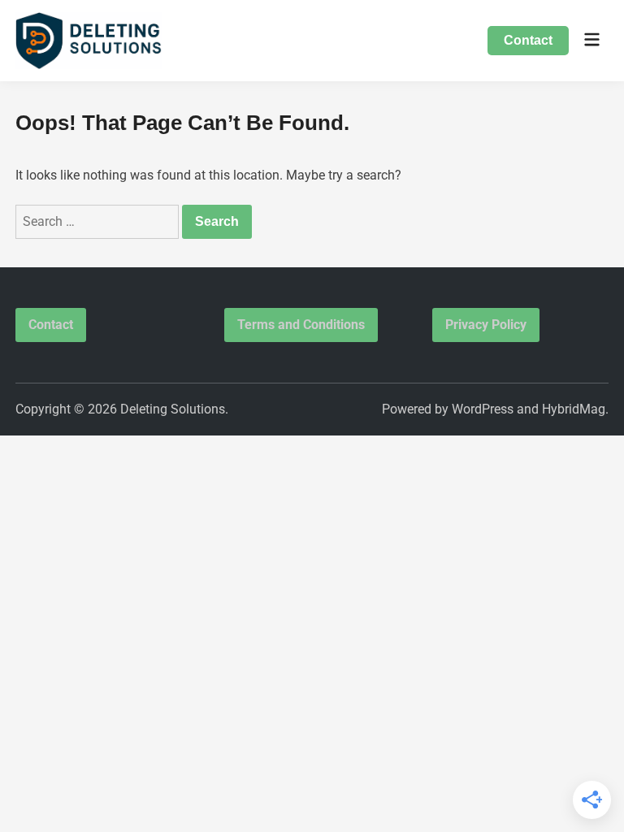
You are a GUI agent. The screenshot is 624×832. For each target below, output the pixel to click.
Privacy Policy (485, 324)
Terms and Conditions (301, 324)
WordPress (483, 409)
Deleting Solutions (172, 409)
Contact (528, 40)
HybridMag (573, 409)
